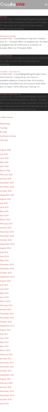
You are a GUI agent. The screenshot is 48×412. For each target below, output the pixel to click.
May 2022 (4, 342)
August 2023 (5, 281)
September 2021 (7, 375)
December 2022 (7, 313)
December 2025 (7, 182)
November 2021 (7, 366)
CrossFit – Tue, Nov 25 (10, 71)
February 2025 (6, 223)
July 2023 (4, 285)
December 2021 (7, 362)
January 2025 (5, 227)
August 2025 (5, 199)
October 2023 (6, 272)
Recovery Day (6, 55)
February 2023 (6, 305)
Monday (3, 16)
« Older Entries (6, 117)
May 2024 (4, 260)
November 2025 (7, 186)
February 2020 (6, 383)
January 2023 (5, 309)
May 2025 (4, 211)
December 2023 (7, 264)
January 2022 (5, 358)
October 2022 (6, 321)
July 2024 (4, 252)
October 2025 (6, 191)
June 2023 (4, 289)
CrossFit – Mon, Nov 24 (10, 94)
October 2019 (6, 399)
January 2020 (5, 387)
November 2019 (7, 395)
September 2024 (7, 244)
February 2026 (6, 174)
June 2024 (4, 256)
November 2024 (7, 236)
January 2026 (5, 178)
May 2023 (4, 293)
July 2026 (4, 154)
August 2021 (5, 379)
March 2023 (5, 301)
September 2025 (7, 195)
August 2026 (5, 150)
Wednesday (5, 123)
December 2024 (7, 232)
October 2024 (6, 240)
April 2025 (4, 215)
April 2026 (4, 166)
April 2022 (4, 346)
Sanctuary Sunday (8, 36)
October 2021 (6, 370)
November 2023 (7, 268)
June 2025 (4, 207)
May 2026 (4, 162)
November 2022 (7, 317)
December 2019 (7, 391)
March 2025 (5, 219)
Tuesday (3, 128)
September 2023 (7, 277)
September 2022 (7, 326)
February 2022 (6, 354)
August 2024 (5, 248)
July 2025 (4, 203)
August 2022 (5, 330)
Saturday (4, 140)
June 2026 (4, 158)
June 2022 (4, 338)
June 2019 (4, 403)
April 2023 (4, 297)
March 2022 (5, 350)
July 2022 (4, 334)
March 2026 (5, 170)
